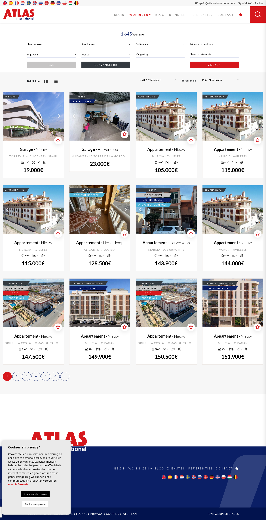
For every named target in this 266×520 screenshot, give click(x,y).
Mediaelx (232, 513)
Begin (119, 14)
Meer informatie (18, 484)
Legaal (81, 513)
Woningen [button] (138, 14)
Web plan (130, 513)
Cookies (112, 513)
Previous (7, 116)
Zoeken (214, 64)
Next (59, 116)
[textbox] (51, 44)
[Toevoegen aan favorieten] (58, 140)
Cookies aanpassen (35, 504)
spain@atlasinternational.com (217, 3)
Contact (226, 14)
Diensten (177, 14)
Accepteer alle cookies (35, 494)
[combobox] (51, 44)
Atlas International (21, 14)
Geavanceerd (105, 64)
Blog (159, 14)
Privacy (96, 513)
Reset (51, 64)
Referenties (202, 14)
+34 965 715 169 (252, 3)
